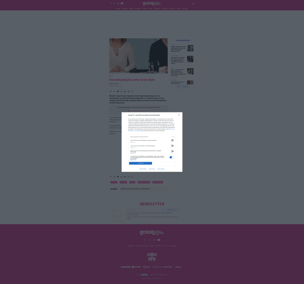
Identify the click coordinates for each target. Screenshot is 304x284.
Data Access (152, 169)
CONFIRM (141, 163)
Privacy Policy (161, 169)
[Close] (179, 115)
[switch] (172, 140)
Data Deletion (143, 169)
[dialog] (152, 142)
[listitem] (152, 137)
